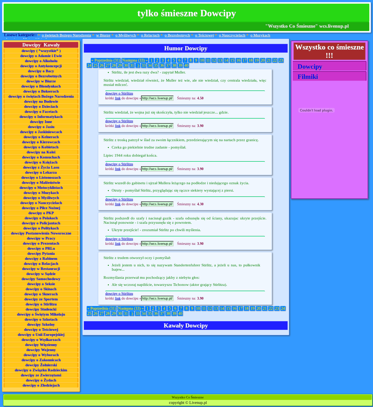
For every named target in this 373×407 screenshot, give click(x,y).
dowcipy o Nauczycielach (41, 203)
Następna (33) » (135, 60)
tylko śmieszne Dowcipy (186, 13)
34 (150, 65)
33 (144, 65)
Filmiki (306, 76)
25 (95, 65)
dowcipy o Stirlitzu (41, 304)
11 (208, 60)
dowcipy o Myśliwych (41, 198)
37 (168, 65)
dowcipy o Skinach (41, 289)
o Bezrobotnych (177, 35)
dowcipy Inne (41, 122)
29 (120, 65)
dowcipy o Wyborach (41, 355)
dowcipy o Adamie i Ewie (41, 56)
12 (214, 60)
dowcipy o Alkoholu (41, 61)
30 (126, 65)
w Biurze (103, 35)
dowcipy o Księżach (41, 162)
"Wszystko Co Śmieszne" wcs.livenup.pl (307, 26)
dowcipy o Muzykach (41, 193)
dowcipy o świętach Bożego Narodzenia (41, 96)
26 (101, 65)
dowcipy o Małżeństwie (41, 182)
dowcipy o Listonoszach (41, 177)
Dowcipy (308, 66)
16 (238, 60)
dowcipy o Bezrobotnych (41, 76)
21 (269, 60)
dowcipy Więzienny (41, 345)
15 (232, 60)
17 (244, 60)
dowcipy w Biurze (41, 81)
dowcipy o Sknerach (41, 294)
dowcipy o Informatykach (41, 117)
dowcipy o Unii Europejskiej (41, 334)
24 (89, 65)
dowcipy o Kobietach (41, 147)
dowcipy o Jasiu (41, 127)
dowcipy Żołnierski (41, 365)
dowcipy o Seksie (41, 284)
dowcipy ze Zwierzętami (41, 375)
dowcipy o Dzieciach (41, 106)
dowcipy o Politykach (41, 228)
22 (275, 60)
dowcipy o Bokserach (41, 91)
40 (186, 65)
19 (257, 60)
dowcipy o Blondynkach (41, 86)
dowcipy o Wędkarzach (41, 340)
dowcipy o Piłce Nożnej (41, 208)
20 (263, 60)
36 (162, 65)
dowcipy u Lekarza (41, 172)
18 (250, 60)
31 (132, 65)
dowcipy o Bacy (41, 71)
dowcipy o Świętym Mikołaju (41, 314)
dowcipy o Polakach (41, 218)
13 (220, 60)
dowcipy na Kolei (41, 152)
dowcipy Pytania (41, 253)
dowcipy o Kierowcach (41, 142)
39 (180, 65)
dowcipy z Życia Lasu (41, 167)
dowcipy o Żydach (41, 380)
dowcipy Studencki (41, 309)
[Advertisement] (318, 167)
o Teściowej (204, 35)
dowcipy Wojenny (41, 350)
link (118, 98)
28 (114, 65)
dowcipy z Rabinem (41, 258)
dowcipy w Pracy (41, 238)
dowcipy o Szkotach (41, 319)
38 (174, 65)
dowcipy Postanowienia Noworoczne (41, 233)
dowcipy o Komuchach (41, 157)
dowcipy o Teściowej (41, 329)
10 (202, 60)
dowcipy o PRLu (41, 248)
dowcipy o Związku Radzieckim (41, 370)
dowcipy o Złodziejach (41, 385)
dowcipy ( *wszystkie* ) (41, 51)
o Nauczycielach (232, 35)
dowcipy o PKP (41, 213)
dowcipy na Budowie (41, 101)
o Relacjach (150, 35)
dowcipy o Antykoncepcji (41, 66)
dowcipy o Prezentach (41, 243)
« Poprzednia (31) (105, 60)
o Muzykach (260, 35)
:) (138, 65)
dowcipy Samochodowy (41, 279)
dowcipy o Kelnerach (41, 137)
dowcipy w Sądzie (41, 274)
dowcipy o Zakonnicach (41, 360)
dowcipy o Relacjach (41, 264)
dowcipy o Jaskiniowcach (41, 132)
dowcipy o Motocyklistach (41, 188)
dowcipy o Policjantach (41, 223)
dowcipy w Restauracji (41, 269)
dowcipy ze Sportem (41, 299)
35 (156, 65)
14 (226, 60)
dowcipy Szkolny (41, 324)
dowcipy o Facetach (41, 111)
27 (108, 65)
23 (281, 60)
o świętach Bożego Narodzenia (66, 35)
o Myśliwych (125, 35)
